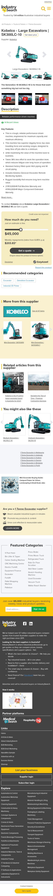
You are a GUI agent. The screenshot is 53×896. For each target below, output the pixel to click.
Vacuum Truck (34, 582)
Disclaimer (9, 262)
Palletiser (9, 587)
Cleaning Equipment (8, 804)
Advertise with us (7, 756)
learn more (12, 528)
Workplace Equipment (35, 867)
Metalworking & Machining (37, 804)
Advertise (48, 2)
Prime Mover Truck (36, 555)
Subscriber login (26, 783)
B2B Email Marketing (9, 749)
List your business (26, 770)
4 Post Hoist (10, 553)
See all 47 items (38, 311)
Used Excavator (34, 578)
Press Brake (33, 552)
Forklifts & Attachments (10, 841)
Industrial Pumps (7, 859)
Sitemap (4, 764)
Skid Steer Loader (35, 569)
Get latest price (31, 34)
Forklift (8, 578)
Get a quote (26, 891)
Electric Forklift (11, 567)
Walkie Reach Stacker (37, 585)
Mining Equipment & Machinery (39, 808)
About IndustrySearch (9, 741)
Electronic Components (10, 833)
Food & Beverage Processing (12, 837)
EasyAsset (28, 675)
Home (3, 733)
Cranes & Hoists (7, 822)
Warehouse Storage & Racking (38, 842)
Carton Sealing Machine (15, 560)
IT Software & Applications (11, 870)
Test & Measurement (35, 831)
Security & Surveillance (36, 827)
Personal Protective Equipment (39, 823)
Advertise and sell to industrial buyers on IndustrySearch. (26, 684)
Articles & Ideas (7, 737)
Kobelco (13, 39)
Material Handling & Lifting (37, 800)
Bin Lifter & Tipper (12, 556)
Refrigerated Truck (36, 559)
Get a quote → (26, 250)
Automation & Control (9, 793)
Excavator (9, 574)
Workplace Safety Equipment (38, 871)
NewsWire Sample (8, 753)
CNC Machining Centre (14, 563)
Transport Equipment (35, 834)
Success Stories (7, 760)
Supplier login (26, 776)
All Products (6, 24)
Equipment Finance (13, 571)
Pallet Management (34, 819)
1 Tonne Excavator (34, 24)
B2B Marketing (7, 745)
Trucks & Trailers (19, 24)
